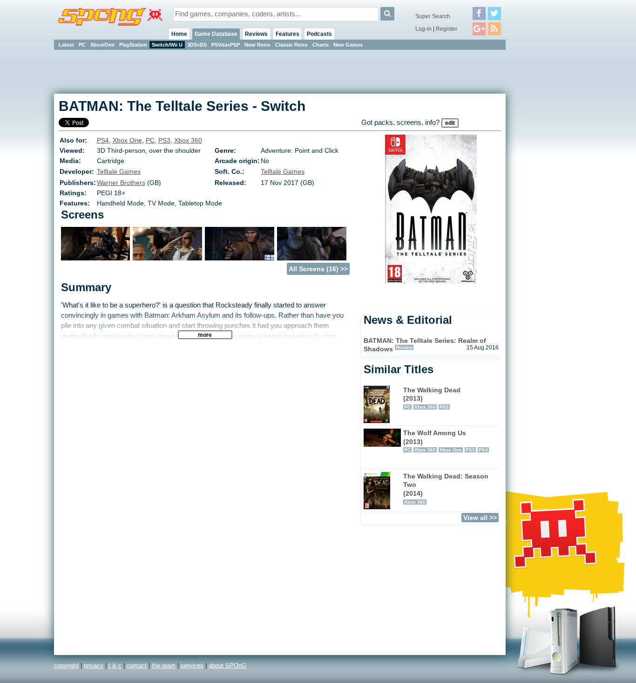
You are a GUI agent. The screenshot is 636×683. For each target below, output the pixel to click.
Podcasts (319, 34)
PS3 (164, 140)
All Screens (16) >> (318, 269)
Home (179, 34)
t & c (115, 665)
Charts (320, 45)
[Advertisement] (547, 191)
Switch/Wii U (167, 45)
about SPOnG (227, 665)
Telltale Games (119, 171)
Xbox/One (102, 45)
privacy (93, 665)
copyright (66, 665)
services (192, 665)
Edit (450, 123)
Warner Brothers (121, 182)
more (205, 335)
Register (446, 29)
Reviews (256, 34)
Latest (66, 45)
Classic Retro (291, 45)
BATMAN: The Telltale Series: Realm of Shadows (425, 345)
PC (82, 45)
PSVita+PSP (225, 45)
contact (137, 665)
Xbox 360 (188, 140)
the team (164, 665)
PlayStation (133, 45)
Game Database (216, 34)
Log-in (423, 29)
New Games (348, 45)
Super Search (432, 16)
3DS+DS (197, 45)
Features (287, 34)
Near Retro (257, 45)
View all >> (480, 517)
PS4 (103, 140)
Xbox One (127, 140)
